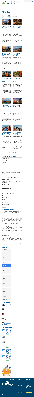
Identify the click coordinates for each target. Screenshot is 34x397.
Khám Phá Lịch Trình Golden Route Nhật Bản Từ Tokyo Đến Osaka (17, 54)
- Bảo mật (27, 385)
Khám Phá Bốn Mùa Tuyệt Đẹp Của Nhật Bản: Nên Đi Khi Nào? (8, 344)
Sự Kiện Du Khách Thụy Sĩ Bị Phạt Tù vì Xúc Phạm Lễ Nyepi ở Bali (6, 319)
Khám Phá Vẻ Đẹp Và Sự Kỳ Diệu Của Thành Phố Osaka (6, 80)
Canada (4, 278)
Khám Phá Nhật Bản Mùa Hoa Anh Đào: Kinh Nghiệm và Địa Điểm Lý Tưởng (8, 331)
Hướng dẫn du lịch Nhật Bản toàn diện (8, 337)
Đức (3, 270)
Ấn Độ (4, 283)
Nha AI (21, 394)
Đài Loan (4, 286)
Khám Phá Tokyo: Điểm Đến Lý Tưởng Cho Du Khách (17, 106)
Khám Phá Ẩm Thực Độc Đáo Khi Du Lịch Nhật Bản (17, 27)
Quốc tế (4, 247)
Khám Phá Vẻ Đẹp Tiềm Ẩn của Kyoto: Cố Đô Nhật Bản (17, 80)
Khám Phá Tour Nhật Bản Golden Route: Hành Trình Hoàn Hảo (6, 27)
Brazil (4, 273)
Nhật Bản (4, 265)
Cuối (15, 152)
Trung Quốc (20, 385)
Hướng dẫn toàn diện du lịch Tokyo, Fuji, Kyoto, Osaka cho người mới (6, 133)
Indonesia (4, 291)
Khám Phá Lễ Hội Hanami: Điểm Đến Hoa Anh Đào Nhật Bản (8, 351)
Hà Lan (4, 288)
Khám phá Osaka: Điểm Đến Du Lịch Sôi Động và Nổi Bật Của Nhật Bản (8, 357)
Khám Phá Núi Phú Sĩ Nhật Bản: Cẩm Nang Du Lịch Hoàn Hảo (6, 106)
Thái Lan (4, 260)
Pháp (4, 262)
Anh (3, 257)
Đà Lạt (11, 383)
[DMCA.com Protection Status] (29, 392)
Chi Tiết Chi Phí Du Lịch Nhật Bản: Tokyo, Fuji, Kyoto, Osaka (6, 54)
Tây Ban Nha (5, 299)
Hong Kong (4, 296)
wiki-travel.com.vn (9, 394)
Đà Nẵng (11, 384)
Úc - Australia (5, 249)
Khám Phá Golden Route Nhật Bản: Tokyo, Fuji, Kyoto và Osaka (17, 133)
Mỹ (3, 252)
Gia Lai (11, 385)
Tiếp (13, 152)
